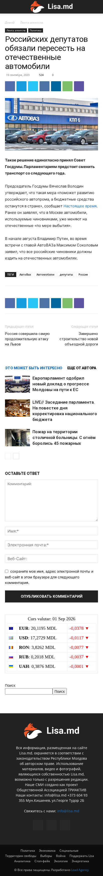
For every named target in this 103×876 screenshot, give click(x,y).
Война (61, 856)
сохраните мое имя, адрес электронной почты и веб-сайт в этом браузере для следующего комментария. (49, 577)
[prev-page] (8, 456)
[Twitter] (33, 86)
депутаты (66, 274)
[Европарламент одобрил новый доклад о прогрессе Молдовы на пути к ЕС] (17, 384)
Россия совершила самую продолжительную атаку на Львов (27, 338)
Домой (10, 22)
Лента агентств (31, 22)
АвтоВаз (25, 274)
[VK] (45, 86)
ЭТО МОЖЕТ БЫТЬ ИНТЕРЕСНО (33, 368)
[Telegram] (21, 86)
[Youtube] (65, 825)
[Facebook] (10, 86)
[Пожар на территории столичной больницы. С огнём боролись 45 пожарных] (17, 437)
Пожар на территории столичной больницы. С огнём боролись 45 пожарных (64, 437)
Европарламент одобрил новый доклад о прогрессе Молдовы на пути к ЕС (60, 384)
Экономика (47, 850)
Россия (83, 274)
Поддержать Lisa (82, 856)
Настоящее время (80, 206)
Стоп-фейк (42, 861)
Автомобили (45, 274)
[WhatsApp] (67, 86)
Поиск (10, 685)
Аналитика (22, 861)
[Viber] (79, 86)
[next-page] (16, 456)
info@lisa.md (68, 811)
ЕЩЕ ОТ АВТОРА (81, 368)
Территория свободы (20, 856)
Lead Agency (80, 870)
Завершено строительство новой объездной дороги (79, 338)
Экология (61, 861)
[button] (8, 7)
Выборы (46, 856)
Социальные (69, 850)
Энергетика (80, 861)
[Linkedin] (56, 86)
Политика (36, 30)
